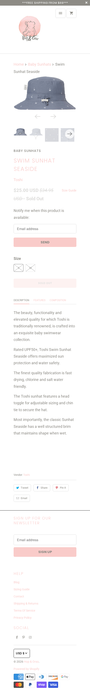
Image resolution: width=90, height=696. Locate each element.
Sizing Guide (22, 589)
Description (21, 300)
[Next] (53, 116)
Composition (58, 300)
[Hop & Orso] (30, 29)
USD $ (20, 653)
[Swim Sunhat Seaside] (45, 93)
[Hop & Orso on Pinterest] (23, 637)
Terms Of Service (24, 610)
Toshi (18, 180)
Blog (16, 582)
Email (24, 498)
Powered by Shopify (26, 669)
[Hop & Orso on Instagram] (30, 637)
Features (39, 300)
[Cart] (71, 13)
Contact (19, 596)
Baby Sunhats (27, 150)
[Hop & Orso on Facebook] (17, 637)
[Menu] (60, 13)
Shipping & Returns (26, 603)
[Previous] (37, 116)
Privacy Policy (23, 617)
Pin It (63, 487)
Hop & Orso (31, 661)
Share (44, 487)
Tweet (24, 487)
